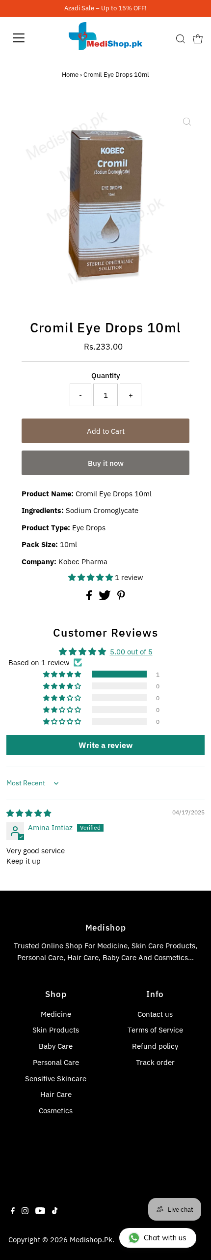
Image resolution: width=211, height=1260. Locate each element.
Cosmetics (56, 1110)
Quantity (105, 375)
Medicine (56, 1014)
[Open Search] (180, 39)
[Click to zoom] (187, 121)
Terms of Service (155, 1029)
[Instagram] (25, 1211)
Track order (155, 1062)
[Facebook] (12, 1211)
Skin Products (55, 1029)
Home (70, 74)
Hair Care (56, 1094)
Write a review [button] (105, 745)
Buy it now (106, 463)
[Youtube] (40, 1211)
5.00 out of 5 (131, 651)
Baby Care (56, 1046)
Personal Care (56, 1062)
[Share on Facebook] (90, 597)
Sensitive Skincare (55, 1078)
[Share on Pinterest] (121, 597)
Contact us (155, 1014)
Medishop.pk (91, 1239)
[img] (28, 813)
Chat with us (165, 1237)
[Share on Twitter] (106, 597)
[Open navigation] (29, 38)
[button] (91, 577)
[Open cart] (198, 38)
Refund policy (155, 1046)
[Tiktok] (55, 1211)
